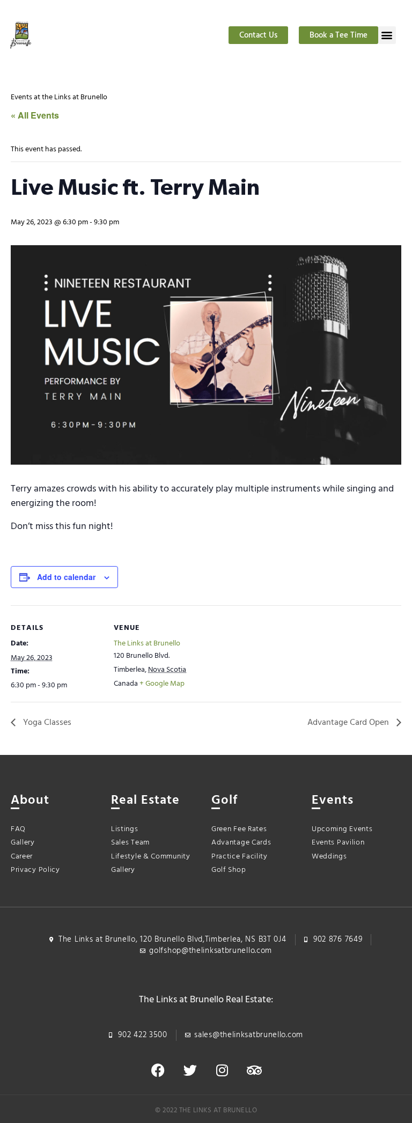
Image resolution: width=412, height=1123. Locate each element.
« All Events (35, 115)
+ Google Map (162, 684)
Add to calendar (66, 576)
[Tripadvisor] (254, 1070)
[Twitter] (189, 1070)
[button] (387, 35)
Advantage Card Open (349, 723)
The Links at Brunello (147, 643)
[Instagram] (222, 1070)
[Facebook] (157, 1070)
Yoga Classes (46, 723)
